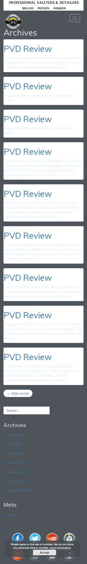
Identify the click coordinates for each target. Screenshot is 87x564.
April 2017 (14, 453)
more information (60, 547)
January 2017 (17, 481)
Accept (44, 552)
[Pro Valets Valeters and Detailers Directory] (43, 5)
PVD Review (28, 48)
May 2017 (14, 444)
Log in (11, 515)
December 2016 (19, 490)
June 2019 (14, 435)
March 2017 (16, 463)
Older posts (18, 393)
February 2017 (18, 472)
